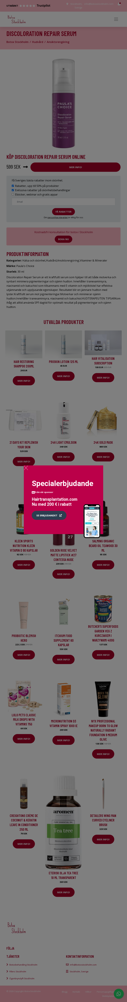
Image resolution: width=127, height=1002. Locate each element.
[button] (49, 515)
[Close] (26, 467)
